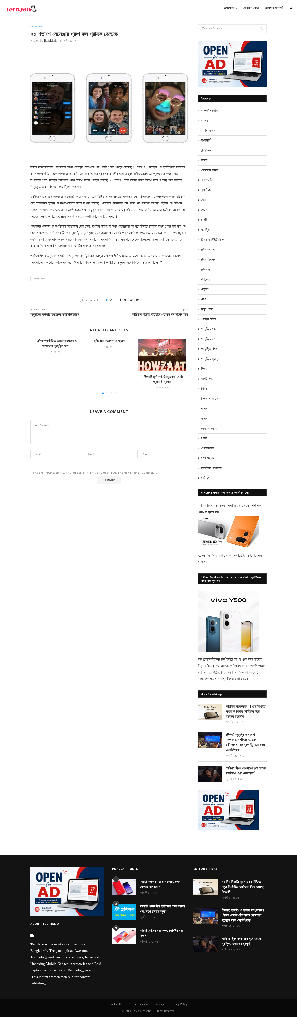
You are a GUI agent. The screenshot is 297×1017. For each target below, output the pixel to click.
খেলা (203, 200)
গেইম (204, 210)
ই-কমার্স (205, 140)
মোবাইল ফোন (251, 8)
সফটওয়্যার (36, 26)
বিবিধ (204, 389)
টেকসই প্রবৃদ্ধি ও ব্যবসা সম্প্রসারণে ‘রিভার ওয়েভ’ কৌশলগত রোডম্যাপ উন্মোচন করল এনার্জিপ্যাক (245, 742)
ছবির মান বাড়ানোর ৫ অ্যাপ (109, 341)
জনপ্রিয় (206, 230)
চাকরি (204, 220)
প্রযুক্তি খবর (208, 329)
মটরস (204, 418)
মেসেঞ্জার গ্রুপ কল (39, 278)
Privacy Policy (179, 1004)
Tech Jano (145, 1010)
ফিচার (204, 369)
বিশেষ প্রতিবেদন (210, 398)
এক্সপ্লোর (229, 8)
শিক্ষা (204, 438)
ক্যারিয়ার (206, 190)
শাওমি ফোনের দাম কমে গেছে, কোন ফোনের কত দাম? (160, 884)
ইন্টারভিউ (206, 150)
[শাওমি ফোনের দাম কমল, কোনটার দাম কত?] (124, 936)
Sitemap (159, 1004)
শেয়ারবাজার (207, 448)
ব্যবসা (204, 408)
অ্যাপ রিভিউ (208, 130)
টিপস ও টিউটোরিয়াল (212, 240)
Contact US (116, 1004)
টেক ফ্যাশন (208, 249)
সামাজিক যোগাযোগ (211, 468)
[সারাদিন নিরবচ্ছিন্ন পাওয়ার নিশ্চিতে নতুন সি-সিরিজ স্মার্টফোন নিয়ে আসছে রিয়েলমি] (210, 712)
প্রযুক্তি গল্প (208, 339)
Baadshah (50, 40)
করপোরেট (206, 180)
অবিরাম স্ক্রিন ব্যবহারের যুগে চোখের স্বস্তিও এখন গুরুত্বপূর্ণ (246, 770)
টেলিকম (205, 269)
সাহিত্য (205, 478)
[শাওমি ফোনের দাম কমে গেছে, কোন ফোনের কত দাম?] (124, 887)
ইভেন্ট (204, 160)
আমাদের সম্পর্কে (274, 8)
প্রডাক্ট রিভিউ (208, 319)
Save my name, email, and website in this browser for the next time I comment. (95, 472)
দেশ (203, 299)
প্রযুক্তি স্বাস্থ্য (210, 359)
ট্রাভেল (205, 279)
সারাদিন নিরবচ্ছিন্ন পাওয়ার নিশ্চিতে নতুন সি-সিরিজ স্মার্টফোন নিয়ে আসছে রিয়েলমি (245, 711)
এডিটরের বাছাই (209, 170)
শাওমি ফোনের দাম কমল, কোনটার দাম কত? (161, 933)
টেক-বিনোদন (208, 260)
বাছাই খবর (207, 379)
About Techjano (139, 1004)
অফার (204, 120)
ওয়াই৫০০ (240, 679)
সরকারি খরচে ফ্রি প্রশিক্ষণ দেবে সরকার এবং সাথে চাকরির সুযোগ (162, 908)
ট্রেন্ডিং (205, 289)
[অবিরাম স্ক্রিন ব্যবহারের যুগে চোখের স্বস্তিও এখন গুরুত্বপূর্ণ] (210, 774)
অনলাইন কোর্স (209, 111)
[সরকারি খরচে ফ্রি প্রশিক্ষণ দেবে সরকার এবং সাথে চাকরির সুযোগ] (124, 912)
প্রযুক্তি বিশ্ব (209, 349)
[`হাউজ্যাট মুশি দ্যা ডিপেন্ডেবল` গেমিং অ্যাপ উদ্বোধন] (162, 355)
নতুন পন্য (207, 309)
